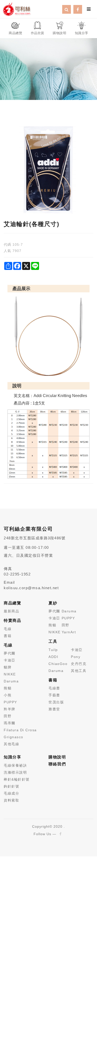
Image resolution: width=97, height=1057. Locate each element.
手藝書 (54, 695)
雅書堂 (54, 709)
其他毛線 (11, 744)
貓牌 (7, 667)
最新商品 (11, 611)
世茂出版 (56, 702)
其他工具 (78, 671)
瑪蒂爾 (9, 723)
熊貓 (7, 688)
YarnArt (69, 632)
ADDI (53, 657)
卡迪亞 (9, 660)
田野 (7, 716)
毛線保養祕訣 (15, 765)
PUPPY (10, 702)
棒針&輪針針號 (17, 779)
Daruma (11, 681)
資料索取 (11, 800)
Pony (75, 657)
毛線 (7, 629)
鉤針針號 (11, 786)
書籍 (7, 636)
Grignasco (13, 737)
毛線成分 (11, 793)
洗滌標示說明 (15, 772)
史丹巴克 (78, 664)
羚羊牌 (9, 709)
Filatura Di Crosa (20, 730)
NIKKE (10, 674)
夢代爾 (9, 653)
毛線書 (54, 688)
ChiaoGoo (57, 664)
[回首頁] (16, 8)
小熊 (7, 695)
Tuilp (53, 650)
